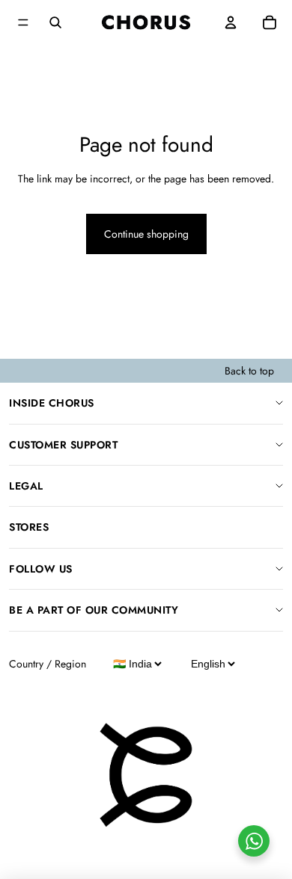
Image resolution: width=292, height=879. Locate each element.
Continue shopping (146, 233)
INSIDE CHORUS (51, 402)
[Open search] (55, 22)
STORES (29, 526)
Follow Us (41, 568)
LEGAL (26, 485)
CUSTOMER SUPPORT (63, 444)
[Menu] (23, 22)
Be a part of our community (93, 609)
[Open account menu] (230, 22)
